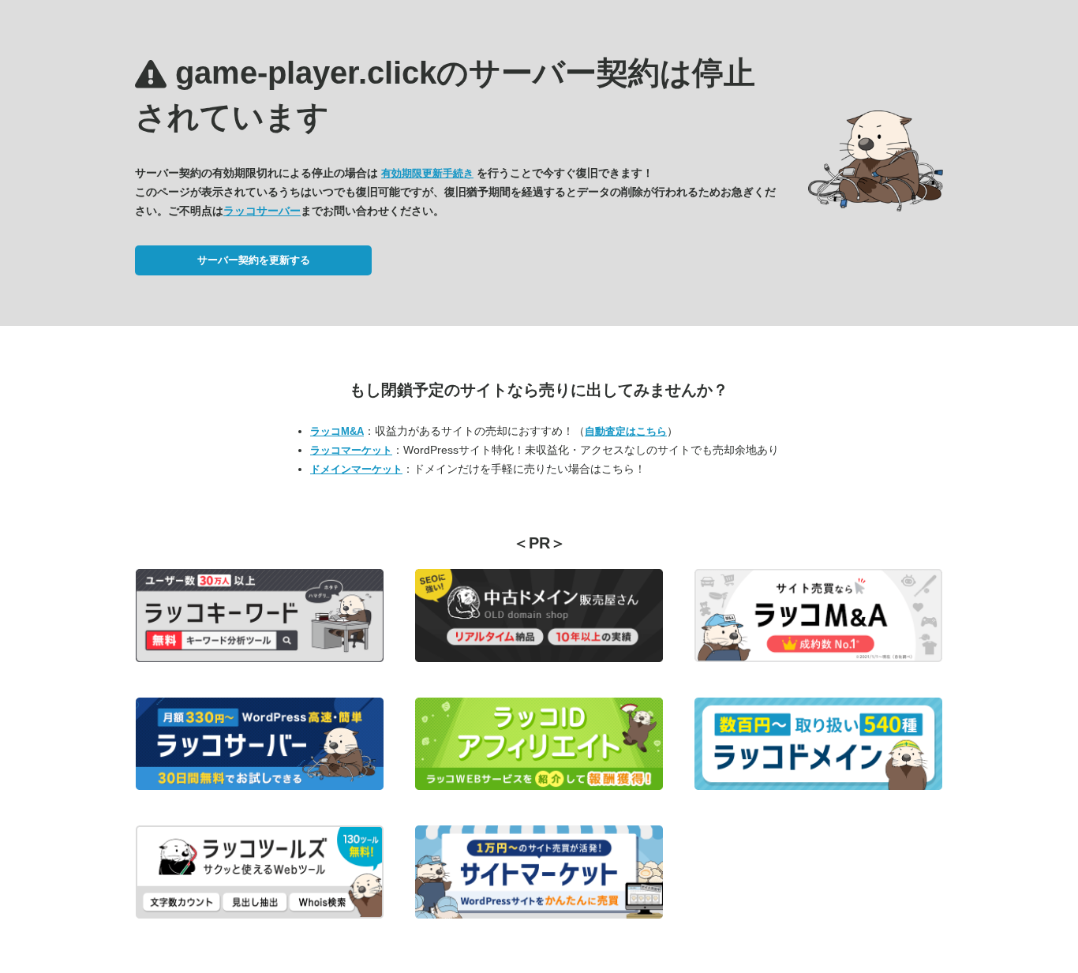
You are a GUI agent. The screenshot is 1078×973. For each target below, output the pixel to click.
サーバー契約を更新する (253, 260)
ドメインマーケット (356, 469)
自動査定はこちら (626, 431)
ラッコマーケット (351, 450)
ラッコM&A (337, 431)
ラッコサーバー (262, 210)
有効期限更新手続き (427, 173)
